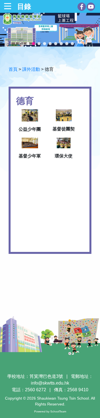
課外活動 (31, 69)
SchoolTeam (58, 411)
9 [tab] (72, 44)
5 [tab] (50, 44)
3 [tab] (39, 44)
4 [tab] (44, 44)
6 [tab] (55, 44)
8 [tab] (66, 44)
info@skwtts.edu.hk (50, 383)
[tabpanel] (50, 30)
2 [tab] (33, 44)
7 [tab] (61, 44)
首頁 (13, 69)
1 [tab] (28, 44)
